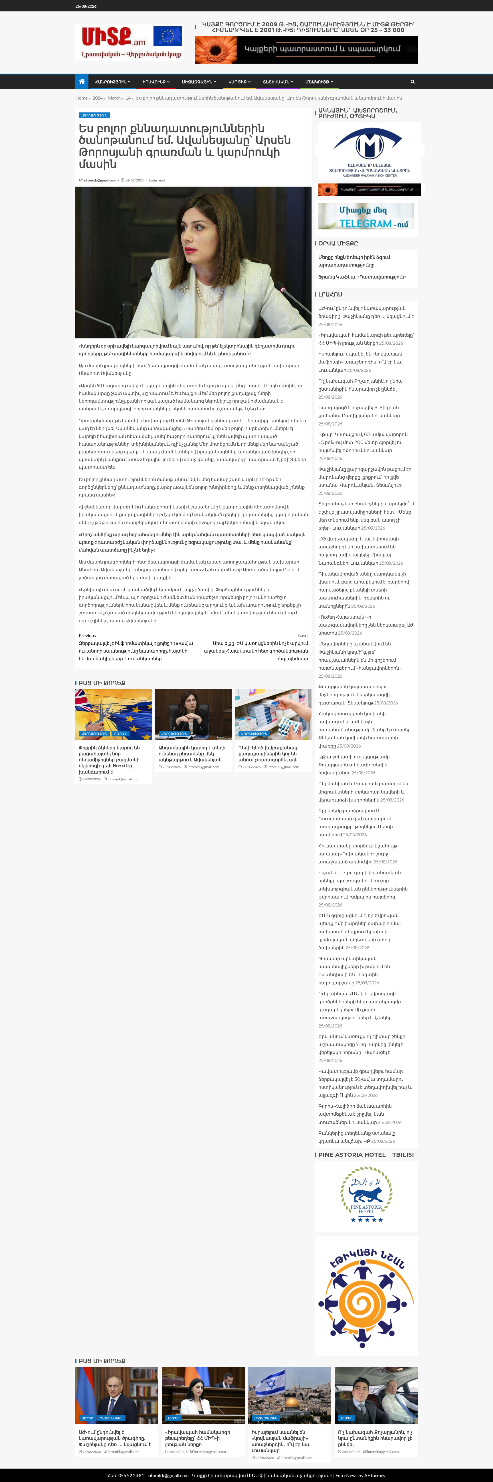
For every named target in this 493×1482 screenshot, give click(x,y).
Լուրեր (87, 1418)
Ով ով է (120, 733)
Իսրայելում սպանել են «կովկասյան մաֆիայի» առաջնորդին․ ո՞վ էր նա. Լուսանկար (360, 362)
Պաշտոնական (111, 1418)
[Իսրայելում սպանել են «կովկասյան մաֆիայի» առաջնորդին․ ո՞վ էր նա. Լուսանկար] (289, 1395)
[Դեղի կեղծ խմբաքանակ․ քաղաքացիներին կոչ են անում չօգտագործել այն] (273, 714)
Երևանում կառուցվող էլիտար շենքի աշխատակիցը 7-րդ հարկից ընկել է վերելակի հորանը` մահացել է (361, 1044)
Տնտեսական (276, 81)
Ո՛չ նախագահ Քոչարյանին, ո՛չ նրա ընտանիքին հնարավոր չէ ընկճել (375, 1438)
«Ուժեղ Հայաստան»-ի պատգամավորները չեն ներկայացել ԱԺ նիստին (365, 625)
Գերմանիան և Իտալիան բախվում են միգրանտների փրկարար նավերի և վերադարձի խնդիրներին (363, 791)
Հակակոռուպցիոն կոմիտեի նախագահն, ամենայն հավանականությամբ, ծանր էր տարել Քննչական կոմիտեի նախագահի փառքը (363, 730)
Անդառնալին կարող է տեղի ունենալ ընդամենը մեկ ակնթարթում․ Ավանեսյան (192, 754)
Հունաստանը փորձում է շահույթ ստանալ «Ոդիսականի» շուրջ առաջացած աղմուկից (357, 854)
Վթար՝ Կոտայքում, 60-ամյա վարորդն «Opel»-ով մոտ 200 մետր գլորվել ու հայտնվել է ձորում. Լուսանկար (363, 442)
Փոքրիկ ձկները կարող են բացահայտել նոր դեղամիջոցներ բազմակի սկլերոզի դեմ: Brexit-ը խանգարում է (109, 760)
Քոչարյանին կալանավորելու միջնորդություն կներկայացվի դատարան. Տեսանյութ (354, 694)
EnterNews (346, 1475)
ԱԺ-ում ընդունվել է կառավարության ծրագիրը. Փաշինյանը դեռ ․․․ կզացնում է (115, 1438)
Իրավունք (154, 81)
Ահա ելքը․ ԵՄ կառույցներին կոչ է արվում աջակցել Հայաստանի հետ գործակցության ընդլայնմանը (256, 647)
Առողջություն (94, 115)
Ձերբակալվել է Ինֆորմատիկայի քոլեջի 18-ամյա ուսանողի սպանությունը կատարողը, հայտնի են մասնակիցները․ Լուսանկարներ (136, 647)
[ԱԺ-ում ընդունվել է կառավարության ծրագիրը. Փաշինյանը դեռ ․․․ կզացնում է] (116, 1395)
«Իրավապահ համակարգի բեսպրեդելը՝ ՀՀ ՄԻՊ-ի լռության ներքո (197, 1438)
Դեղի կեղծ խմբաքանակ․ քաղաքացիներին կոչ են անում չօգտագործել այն (269, 754)
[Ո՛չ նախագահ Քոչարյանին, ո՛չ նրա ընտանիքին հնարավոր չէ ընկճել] (376, 1395)
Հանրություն (110, 81)
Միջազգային (197, 81)
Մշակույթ (317, 81)
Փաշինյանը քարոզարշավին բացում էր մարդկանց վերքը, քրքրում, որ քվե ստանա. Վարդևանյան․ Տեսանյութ (364, 477)
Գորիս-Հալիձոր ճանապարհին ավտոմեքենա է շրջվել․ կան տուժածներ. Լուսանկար (355, 1114)
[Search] (412, 81)
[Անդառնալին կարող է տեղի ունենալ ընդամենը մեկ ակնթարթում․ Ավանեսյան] (193, 714)
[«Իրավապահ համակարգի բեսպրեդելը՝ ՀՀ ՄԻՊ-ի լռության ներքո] (203, 1395)
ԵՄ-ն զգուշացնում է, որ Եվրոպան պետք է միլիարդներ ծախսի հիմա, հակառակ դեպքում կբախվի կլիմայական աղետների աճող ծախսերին (359, 931)
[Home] (82, 81)
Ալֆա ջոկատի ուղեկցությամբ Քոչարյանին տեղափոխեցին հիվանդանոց (354, 765)
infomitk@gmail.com (100, 180)
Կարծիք (238, 81)
